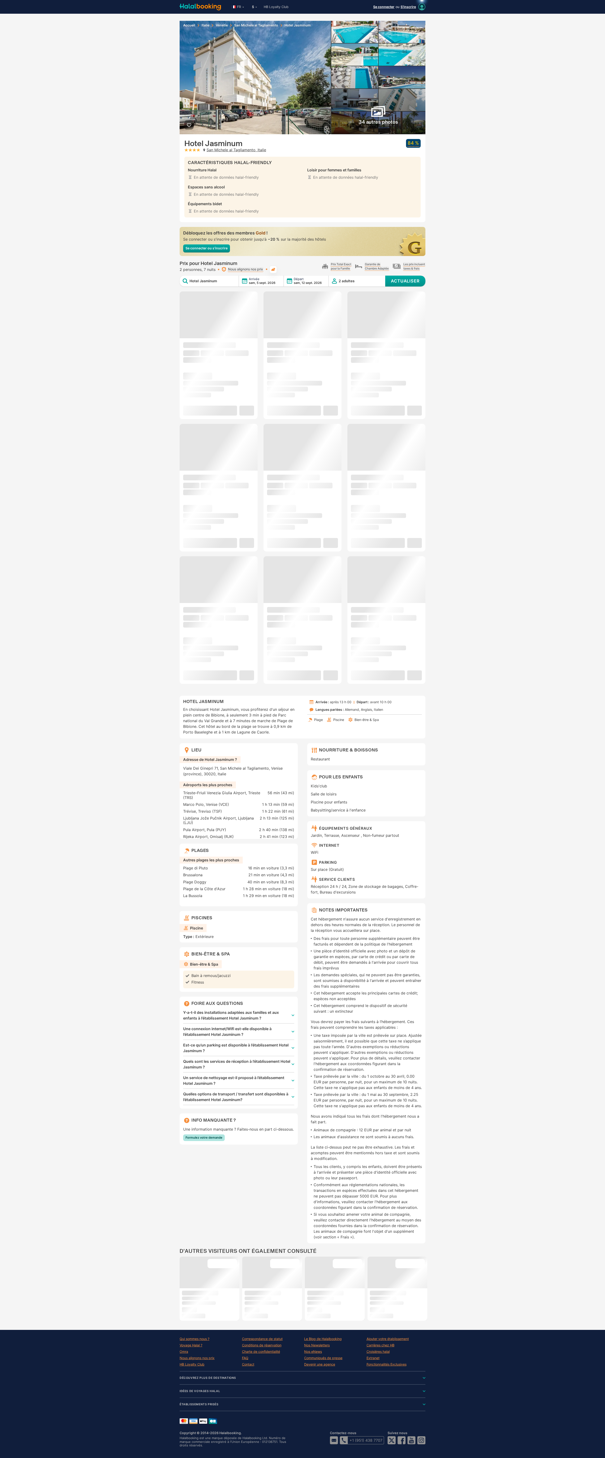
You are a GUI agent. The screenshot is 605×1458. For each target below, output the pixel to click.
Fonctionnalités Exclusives (386, 1364)
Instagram (421, 1440)
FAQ (245, 1358)
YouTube (411, 1440)
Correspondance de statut (262, 1339)
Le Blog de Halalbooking (323, 1339)
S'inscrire (408, 7)
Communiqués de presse (323, 1358)
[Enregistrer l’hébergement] (189, 125)
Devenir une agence (319, 1364)
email (334, 1440)
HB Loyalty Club (276, 7)
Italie (205, 25)
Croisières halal (378, 1352)
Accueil (189, 25)
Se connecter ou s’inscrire (207, 248)
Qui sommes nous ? (194, 1339)
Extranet (373, 1358)
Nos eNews (313, 1352)
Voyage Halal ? (191, 1345)
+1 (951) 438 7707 (366, 1440)
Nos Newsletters (317, 1345)
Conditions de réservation (261, 1345)
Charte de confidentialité (261, 1352)
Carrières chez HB (380, 1345)
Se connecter (383, 7)
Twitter (392, 1440)
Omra (184, 1352)
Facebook (402, 1440)
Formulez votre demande (204, 1137)
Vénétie (222, 25)
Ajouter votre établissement (388, 1339)
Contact (248, 1364)
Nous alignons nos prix (197, 1358)
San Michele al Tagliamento (256, 25)
